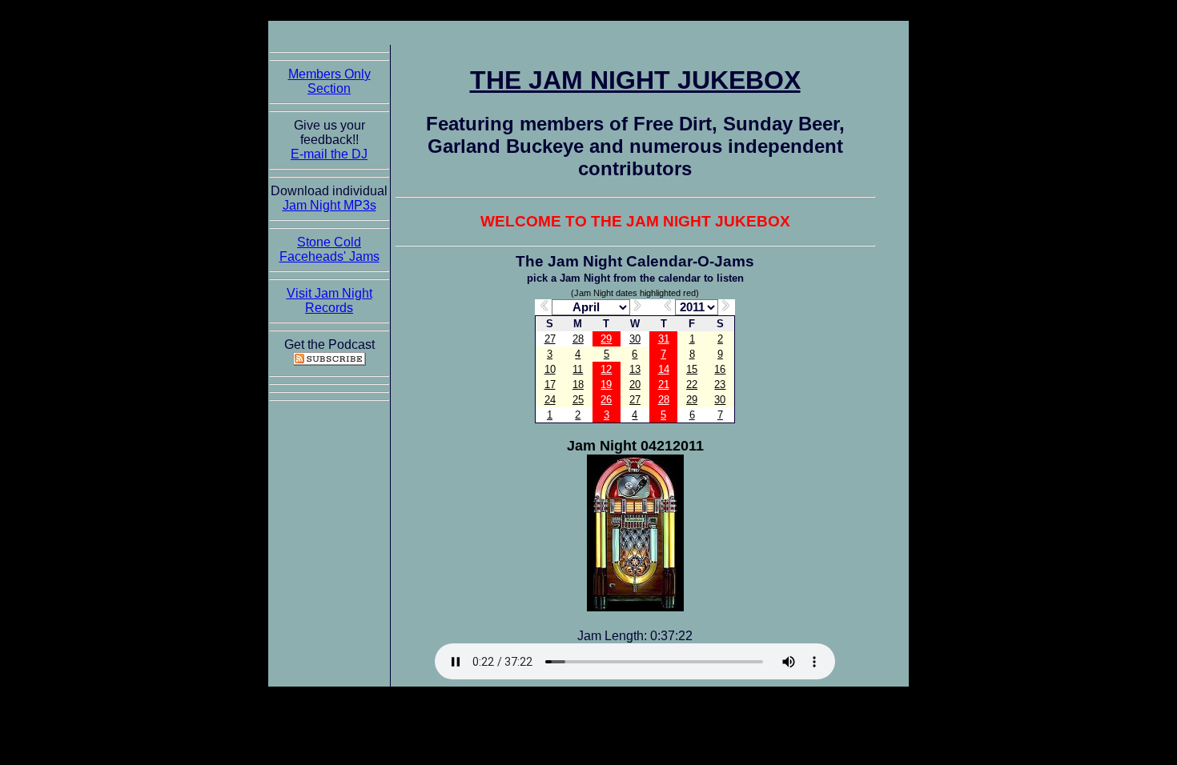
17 (550, 384)
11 (577, 369)
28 (578, 339)
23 (719, 384)
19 (606, 384)
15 (691, 369)
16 (719, 369)
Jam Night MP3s (329, 205)
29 (606, 339)
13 (635, 369)
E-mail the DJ (329, 154)
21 (663, 384)
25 (578, 400)
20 (635, 384)
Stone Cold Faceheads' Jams (329, 249)
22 (691, 384)
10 (550, 369)
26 (606, 400)
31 (663, 339)
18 (578, 384)
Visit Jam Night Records (329, 300)
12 (606, 369)
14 (663, 369)
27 (550, 339)
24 (550, 400)
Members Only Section (329, 81)
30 (635, 339)
